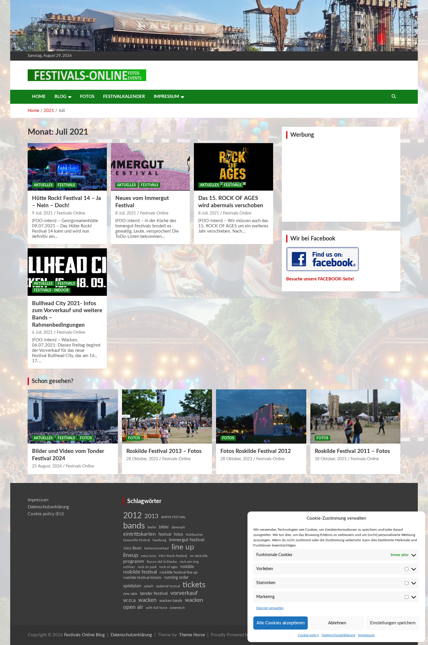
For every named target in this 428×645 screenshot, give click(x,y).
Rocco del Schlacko (162, 561)
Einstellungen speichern (392, 623)
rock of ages (168, 567)
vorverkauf (184, 593)
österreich (177, 607)
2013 (151, 516)
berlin (152, 527)
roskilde (187, 567)
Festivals (66, 185)
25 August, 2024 (47, 466)
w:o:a (129, 600)
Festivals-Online (71, 213)
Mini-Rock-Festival (173, 556)
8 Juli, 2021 (125, 213)
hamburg (159, 540)
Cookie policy (308, 635)
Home (39, 96)
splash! (148, 586)
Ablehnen (337, 623)
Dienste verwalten (270, 608)
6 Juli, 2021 (42, 333)
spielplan (132, 586)
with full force (156, 607)
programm (133, 561)
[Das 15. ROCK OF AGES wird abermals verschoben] (233, 167)
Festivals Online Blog (84, 635)
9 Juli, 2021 (42, 213)
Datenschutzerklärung (338, 635)
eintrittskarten (139, 534)
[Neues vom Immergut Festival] (150, 167)
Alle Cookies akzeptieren (281, 623)
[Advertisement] (341, 179)
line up (182, 547)
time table (130, 593)
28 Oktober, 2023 (142, 459)
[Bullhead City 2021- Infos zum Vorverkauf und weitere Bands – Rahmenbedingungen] (67, 272)
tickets (194, 585)
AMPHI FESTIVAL (173, 517)
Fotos (87, 96)
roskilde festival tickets (142, 578)
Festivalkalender (124, 96)
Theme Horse (192, 635)
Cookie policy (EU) (46, 514)
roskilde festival (140, 572)
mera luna (148, 556)
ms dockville (199, 556)
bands (134, 525)
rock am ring (189, 561)
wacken (147, 600)
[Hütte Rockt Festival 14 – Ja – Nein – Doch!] (67, 167)
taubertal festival (168, 586)
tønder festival (154, 593)
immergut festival (186, 539)
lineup (130, 555)
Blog (60, 96)
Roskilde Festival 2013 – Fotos (163, 451)
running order (176, 578)
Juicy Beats (132, 548)
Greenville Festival (136, 540)
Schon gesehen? (52, 381)
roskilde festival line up (178, 572)
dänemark (178, 527)
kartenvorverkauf (156, 548)
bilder (164, 527)
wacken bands (170, 601)
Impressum (366, 635)
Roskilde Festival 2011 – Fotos (352, 451)
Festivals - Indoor (51, 290)
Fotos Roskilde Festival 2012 (255, 451)
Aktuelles (43, 185)
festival (164, 534)
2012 (132, 516)
